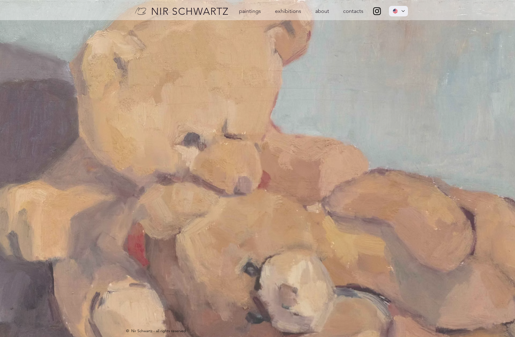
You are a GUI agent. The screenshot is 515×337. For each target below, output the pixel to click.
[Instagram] (377, 11)
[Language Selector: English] (398, 11)
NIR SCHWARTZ (190, 11)
